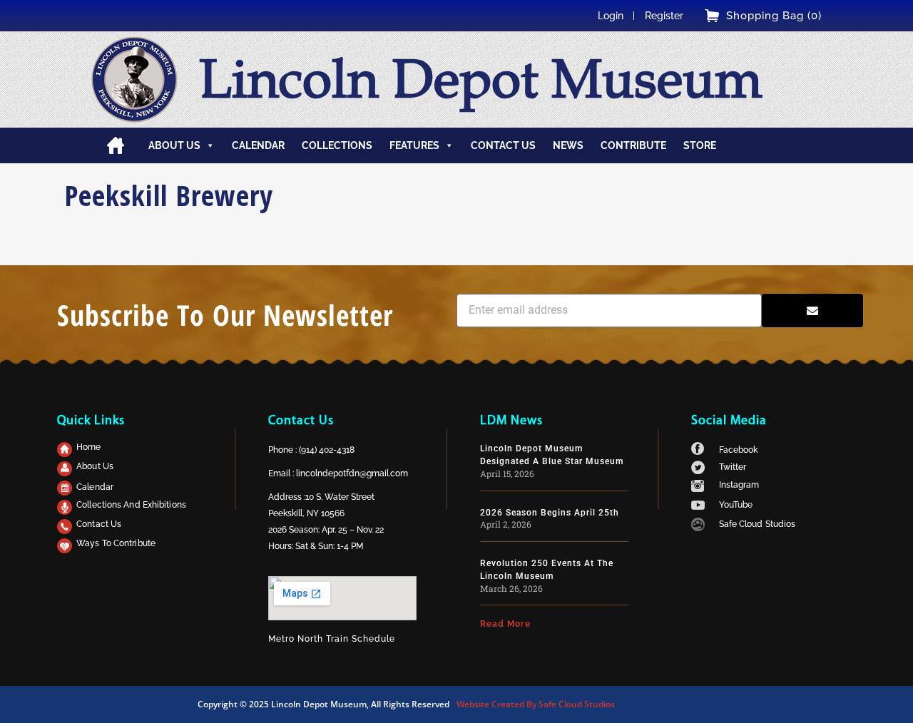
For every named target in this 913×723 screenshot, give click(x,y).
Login (610, 15)
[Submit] (813, 310)
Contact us (503, 145)
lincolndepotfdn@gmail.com (352, 473)
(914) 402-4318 (327, 450)
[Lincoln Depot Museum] (134, 79)
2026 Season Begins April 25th (549, 513)
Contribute (633, 145)
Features (414, 145)
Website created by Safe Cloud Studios (535, 704)
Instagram (739, 485)
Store (699, 145)
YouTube (736, 505)
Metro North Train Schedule (331, 639)
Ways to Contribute (115, 543)
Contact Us (98, 524)
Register (664, 15)
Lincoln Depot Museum (480, 79)
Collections (337, 145)
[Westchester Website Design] (698, 527)
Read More (505, 624)
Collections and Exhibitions (131, 505)
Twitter (733, 467)
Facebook (738, 450)
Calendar (258, 145)
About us (174, 145)
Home (115, 145)
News (568, 145)
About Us (94, 466)
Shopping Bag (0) (774, 15)
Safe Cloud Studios (757, 524)
